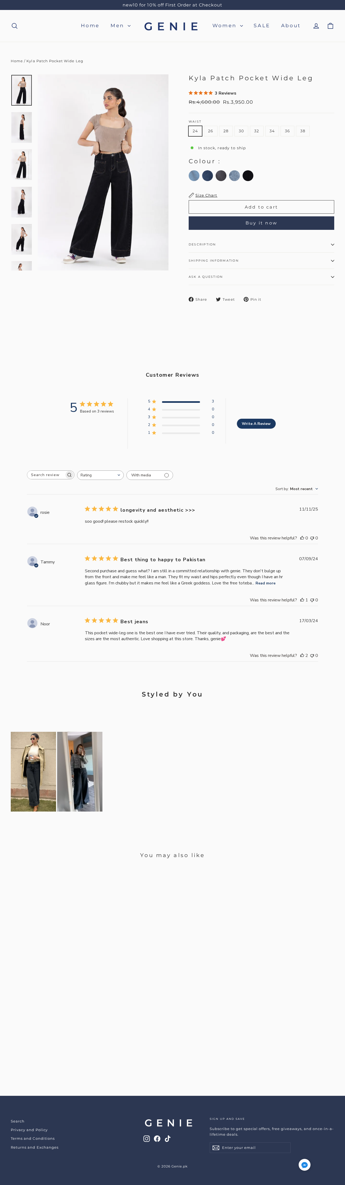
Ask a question (206, 277)
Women (225, 26)
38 (302, 131)
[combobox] (100, 475)
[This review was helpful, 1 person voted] (302, 600)
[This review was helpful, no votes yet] (302, 538)
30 (241, 131)
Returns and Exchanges (34, 1147)
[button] (304, 1166)
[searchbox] (45, 475)
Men (118, 26)
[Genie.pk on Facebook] (157, 1138)
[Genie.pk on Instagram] (146, 1138)
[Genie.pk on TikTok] (167, 1138)
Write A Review (256, 423)
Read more (265, 583)
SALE (262, 26)
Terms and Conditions (33, 1138)
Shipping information (214, 260)
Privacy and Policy (29, 1130)
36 (287, 131)
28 (226, 131)
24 (195, 131)
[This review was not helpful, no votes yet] (312, 538)
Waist (195, 121)
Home (90, 26)
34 (272, 131)
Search (18, 1121)
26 (210, 131)
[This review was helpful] (302, 656)
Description (202, 244)
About (291, 26)
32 (256, 131)
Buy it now (261, 223)
